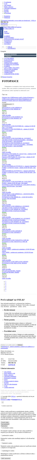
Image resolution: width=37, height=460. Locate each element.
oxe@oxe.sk (4, 23)
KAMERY (7, 36)
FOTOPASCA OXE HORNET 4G (12, 118)
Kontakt (6, 10)
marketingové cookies (8, 450)
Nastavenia (4, 426)
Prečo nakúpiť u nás (9, 373)
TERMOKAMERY (9, 71)
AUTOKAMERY (9, 58)
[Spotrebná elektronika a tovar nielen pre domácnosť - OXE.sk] (18, 20)
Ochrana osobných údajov (11, 381)
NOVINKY (7, 44)
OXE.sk (10, 47)
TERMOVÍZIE (8, 72)
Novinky (6, 11)
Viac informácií (17, 393)
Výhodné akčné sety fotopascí (15, 100)
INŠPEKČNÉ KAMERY (11, 63)
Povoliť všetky (5, 422)
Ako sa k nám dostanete (10, 384)
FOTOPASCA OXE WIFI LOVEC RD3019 (14, 263)
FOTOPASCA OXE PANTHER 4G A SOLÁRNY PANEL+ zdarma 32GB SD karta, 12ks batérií (19, 185)
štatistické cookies (7, 443)
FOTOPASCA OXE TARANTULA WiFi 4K (14, 241)
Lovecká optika (9, 99)
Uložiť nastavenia (5, 458)
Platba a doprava (8, 7)
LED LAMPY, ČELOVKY (11, 67)
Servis (5, 379)
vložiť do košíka (6, 115)
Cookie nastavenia (9, 387)
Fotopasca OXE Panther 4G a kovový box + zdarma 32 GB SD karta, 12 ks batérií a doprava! (18, 157)
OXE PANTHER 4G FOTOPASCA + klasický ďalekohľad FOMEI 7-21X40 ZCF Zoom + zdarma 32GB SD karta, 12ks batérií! (19, 172)
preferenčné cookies (7, 435)
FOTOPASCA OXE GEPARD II (11, 232)
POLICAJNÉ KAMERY (11, 69)
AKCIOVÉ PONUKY (10, 54)
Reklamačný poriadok (10, 378)
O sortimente (7, 2)
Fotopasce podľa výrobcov (20, 97)
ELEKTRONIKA (9, 37)
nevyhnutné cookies (7, 428)
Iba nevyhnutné (5, 424)
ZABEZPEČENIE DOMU (11, 74)
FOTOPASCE (8, 40)
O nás (5, 3)
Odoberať (20, 345)
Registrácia (7, 16)
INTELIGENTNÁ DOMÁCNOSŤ (14, 39)
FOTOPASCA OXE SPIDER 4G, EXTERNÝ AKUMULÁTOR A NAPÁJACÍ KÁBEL (15, 210)
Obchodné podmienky (10, 8)
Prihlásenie (7, 17)
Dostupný (5, 399)
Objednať (6, 33)
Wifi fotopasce (27, 100)
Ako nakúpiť (7, 5)
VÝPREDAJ (7, 42)
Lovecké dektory (18, 99)
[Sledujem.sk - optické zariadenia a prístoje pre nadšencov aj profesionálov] (18, 348)
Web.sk (17, 399)
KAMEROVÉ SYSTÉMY (11, 64)
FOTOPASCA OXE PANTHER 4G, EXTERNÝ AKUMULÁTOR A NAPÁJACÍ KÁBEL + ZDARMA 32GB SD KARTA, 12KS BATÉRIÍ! (17, 144)
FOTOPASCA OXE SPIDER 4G (11, 109)
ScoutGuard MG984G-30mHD (10, 272)
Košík (5, 31)
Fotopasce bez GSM (7, 97)
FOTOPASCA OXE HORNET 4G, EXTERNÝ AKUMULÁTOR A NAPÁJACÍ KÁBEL (15, 222)
